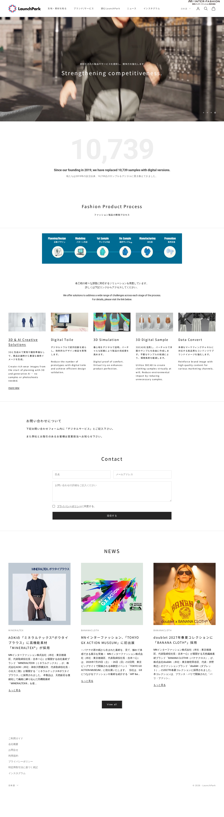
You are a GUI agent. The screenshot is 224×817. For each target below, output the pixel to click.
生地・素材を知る (57, 8)
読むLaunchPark (110, 8)
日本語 (184, 8)
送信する (112, 516)
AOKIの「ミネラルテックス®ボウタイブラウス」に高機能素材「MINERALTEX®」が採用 (38, 643)
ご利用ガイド (15, 738)
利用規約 (13, 756)
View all (112, 704)
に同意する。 (76, 506)
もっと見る (14, 690)
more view (13, 388)
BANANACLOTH (90, 630)
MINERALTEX (16, 630)
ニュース (131, 8)
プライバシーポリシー (69, 506)
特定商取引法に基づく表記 (23, 767)
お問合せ (13, 750)
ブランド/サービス (84, 8)
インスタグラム (152, 8)
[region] (112, 69)
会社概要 (13, 744)
